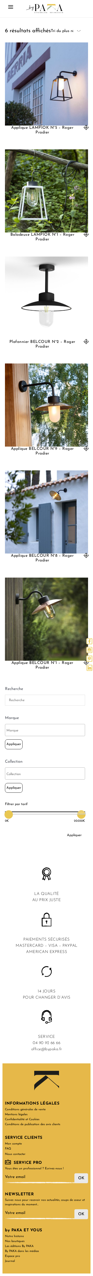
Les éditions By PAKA (19, 1246)
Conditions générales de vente (25, 1109)
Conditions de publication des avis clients (32, 1124)
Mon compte (13, 1143)
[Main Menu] (10, 9)
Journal (10, 1261)
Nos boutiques (15, 1241)
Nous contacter (15, 1154)
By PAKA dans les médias (22, 1251)
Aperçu (46, 121)
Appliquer (13, 744)
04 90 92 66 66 (46, 1043)
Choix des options (86, 127)
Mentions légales (16, 1114)
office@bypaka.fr (46, 1049)
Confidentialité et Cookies (22, 1119)
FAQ (8, 1148)
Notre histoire (14, 1236)
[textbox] (46, 730)
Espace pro (12, 1256)
